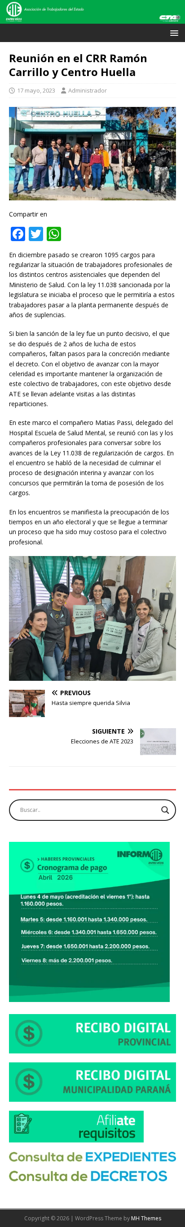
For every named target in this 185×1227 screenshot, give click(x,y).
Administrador (87, 90)
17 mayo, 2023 (36, 90)
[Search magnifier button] (165, 810)
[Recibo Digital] (92, 1048)
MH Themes (146, 1218)
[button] (173, 32)
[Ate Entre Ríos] (92, 18)
